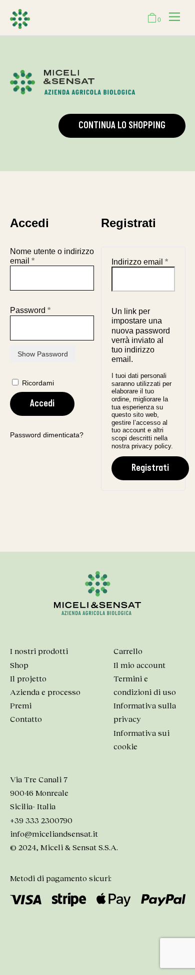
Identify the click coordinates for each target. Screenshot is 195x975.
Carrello (128, 650)
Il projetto (28, 678)
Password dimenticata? (47, 435)
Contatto (26, 718)
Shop (19, 664)
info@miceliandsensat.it (54, 833)
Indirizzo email (143, 261)
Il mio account (140, 664)
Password (47, 310)
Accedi (42, 403)
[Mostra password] (43, 353)
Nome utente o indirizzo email (52, 256)
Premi (21, 705)
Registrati (150, 468)
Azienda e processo (45, 691)
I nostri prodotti (39, 650)
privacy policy (151, 446)
